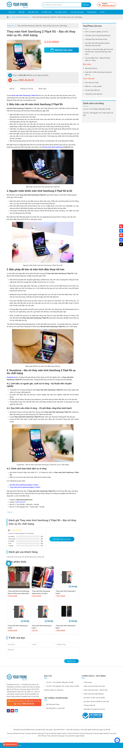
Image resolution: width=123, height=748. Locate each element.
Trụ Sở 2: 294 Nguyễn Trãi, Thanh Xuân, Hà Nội (62, 686)
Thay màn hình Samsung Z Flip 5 (66, 627)
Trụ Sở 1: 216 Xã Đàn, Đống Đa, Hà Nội (59, 682)
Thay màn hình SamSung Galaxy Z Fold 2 (25, 487)
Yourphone (11, 377)
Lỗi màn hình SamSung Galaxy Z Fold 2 (24, 485)
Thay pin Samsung (85, 733)
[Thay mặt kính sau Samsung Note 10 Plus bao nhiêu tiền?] (19, 589)
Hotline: (25, 704)
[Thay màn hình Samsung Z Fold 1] (43, 623)
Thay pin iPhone (72, 733)
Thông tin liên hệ (89, 705)
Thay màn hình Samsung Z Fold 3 (18, 627)
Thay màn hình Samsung (55, 736)
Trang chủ (10, 26)
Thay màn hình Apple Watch (75, 736)
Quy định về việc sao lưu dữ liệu (94, 698)
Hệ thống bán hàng (52, 704)
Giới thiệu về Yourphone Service (94, 709)
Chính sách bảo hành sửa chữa (94, 686)
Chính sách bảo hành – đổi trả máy (96, 690)
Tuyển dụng (88, 682)
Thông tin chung (26, 89)
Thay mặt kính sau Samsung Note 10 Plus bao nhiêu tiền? (18, 592)
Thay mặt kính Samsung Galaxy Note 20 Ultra (41, 592)
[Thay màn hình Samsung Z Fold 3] (19, 623)
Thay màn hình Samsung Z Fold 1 (42, 627)
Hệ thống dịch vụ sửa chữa (55, 708)
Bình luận (42, 89)
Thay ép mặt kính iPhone (15, 733)
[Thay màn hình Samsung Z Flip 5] (67, 623)
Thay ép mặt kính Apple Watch (55, 733)
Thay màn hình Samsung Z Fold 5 (66, 592)
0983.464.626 (20, 502)
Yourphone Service (17, 5)
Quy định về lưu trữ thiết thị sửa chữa (96, 701)
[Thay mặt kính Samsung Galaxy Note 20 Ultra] (43, 589)
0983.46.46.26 (108, 5)
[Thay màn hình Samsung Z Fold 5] (67, 589)
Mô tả (12, 89)
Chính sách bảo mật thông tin (94, 694)
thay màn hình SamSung (53, 147)
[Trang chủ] (8, 17)
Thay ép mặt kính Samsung (34, 733)
